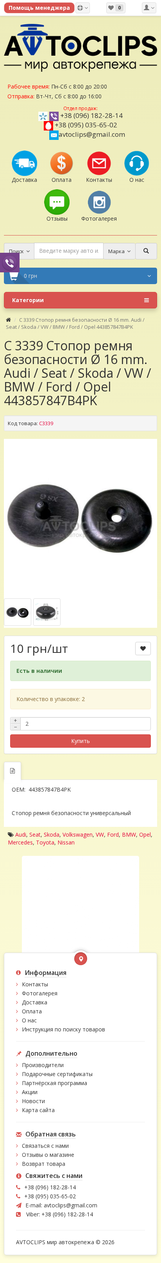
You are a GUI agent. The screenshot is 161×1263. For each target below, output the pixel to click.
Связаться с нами (45, 1145)
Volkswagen (78, 834)
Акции (30, 1092)
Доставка (34, 1002)
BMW (129, 834)
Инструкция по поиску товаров (63, 1029)
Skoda (51, 834)
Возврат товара (43, 1163)
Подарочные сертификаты (57, 1074)
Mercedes (20, 842)
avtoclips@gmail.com (92, 134)
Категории (28, 300)
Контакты (35, 984)
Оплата (32, 1011)
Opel (145, 834)
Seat (35, 834)
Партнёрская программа (54, 1083)
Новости (33, 1101)
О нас (29, 1020)
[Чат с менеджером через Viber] (10, 262)
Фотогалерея (39, 993)
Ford (113, 834)
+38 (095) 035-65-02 (86, 124)
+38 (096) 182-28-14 (91, 115)
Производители (43, 1065)
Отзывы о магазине (48, 1154)
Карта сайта (38, 1110)
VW (100, 834)
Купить (80, 741)
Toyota (45, 842)
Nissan (66, 842)
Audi (20, 834)
